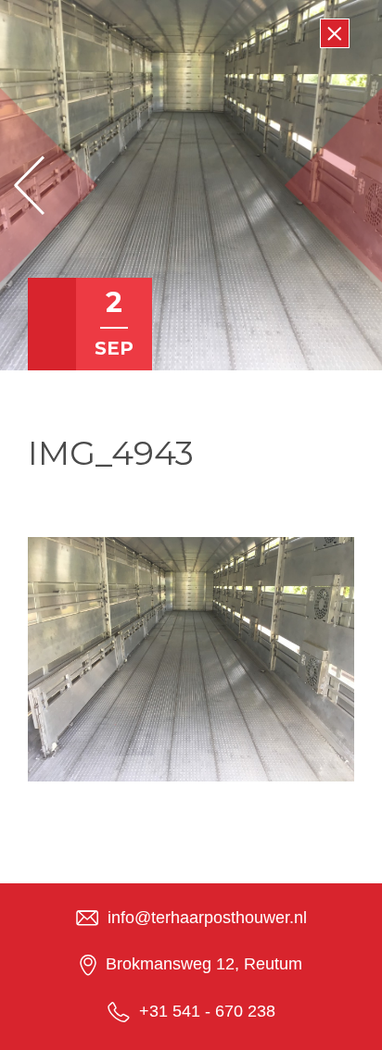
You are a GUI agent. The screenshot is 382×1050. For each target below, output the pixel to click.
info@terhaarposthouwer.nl (207, 917)
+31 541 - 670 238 (207, 1011)
